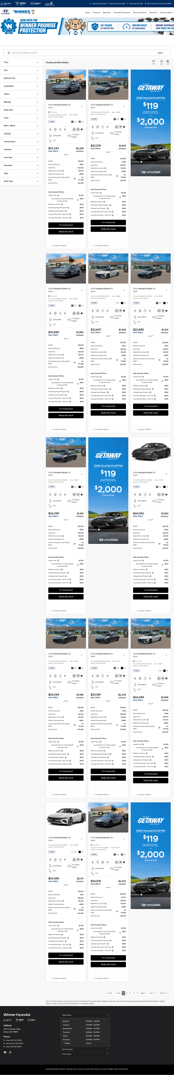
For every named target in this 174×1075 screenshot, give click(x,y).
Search (160, 53)
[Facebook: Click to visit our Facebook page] (5, 1052)
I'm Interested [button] (66, 225)
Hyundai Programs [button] (121, 12)
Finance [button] (96, 12)
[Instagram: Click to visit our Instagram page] (10, 1052)
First (109, 993)
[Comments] (74, 129)
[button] (83, 84)
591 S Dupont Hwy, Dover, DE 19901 (159, 4)
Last (151, 993)
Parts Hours (66, 1054)
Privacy (75, 1069)
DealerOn (62, 1069)
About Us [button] (153, 12)
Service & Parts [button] (139, 12)
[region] (66, 189)
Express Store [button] (166, 12)
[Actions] (81, 106)
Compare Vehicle (59, 246)
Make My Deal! (66, 231)
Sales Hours (66, 1015)
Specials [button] (106, 12)
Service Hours (67, 1049)
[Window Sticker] (78, 129)
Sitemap (69, 1069)
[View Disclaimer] (65, 129)
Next (143, 993)
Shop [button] (87, 12)
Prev (118, 993)
